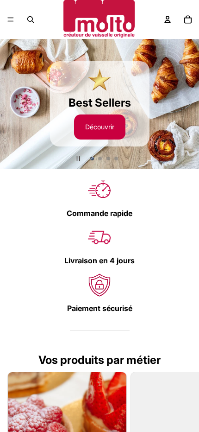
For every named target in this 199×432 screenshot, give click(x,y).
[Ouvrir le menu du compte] (167, 19)
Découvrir (99, 127)
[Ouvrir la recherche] (30, 19)
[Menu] (10, 19)
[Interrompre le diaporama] (78, 158)
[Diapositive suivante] (188, 104)
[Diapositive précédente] (11, 104)
